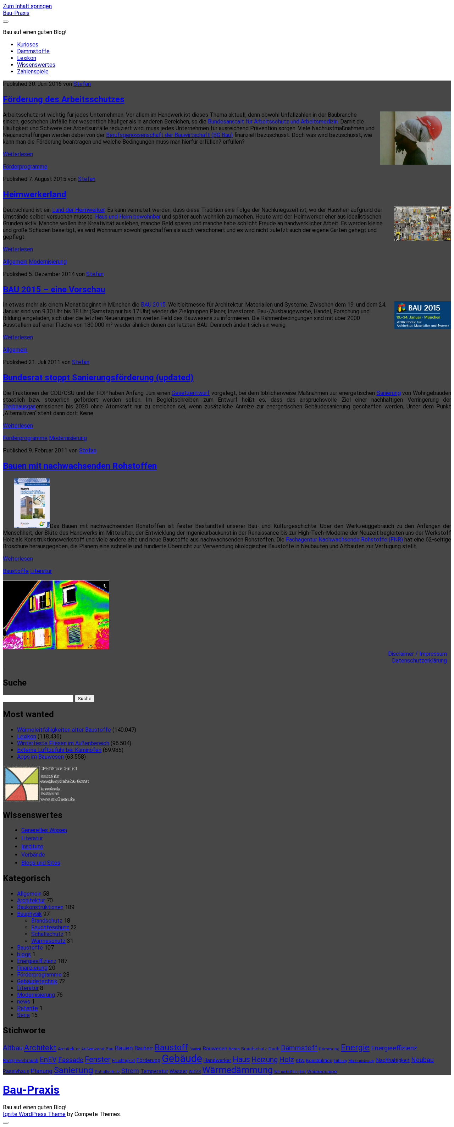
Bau (110, 1048)
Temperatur (154, 1071)
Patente (27, 1008)
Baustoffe (16, 571)
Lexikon (26, 58)
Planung (41, 1070)
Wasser (178, 1071)
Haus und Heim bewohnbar (128, 216)
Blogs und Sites (40, 862)
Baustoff (171, 1047)
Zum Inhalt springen (27, 6)
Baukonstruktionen (40, 907)
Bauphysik (29, 914)
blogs (24, 954)
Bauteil (195, 1049)
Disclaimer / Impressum (419, 653)
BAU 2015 (153, 304)
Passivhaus (16, 1071)
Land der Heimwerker (78, 210)
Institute (32, 846)
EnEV (48, 1059)
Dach (273, 1048)
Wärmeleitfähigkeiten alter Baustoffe (64, 729)
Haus (241, 1059)
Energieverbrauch (20, 1060)
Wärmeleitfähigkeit (290, 1072)
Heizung (264, 1059)
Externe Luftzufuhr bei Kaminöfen (59, 750)
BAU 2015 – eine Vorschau (54, 290)
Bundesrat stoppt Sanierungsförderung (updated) (98, 378)
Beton (234, 1049)
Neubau (422, 1060)
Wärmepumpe (322, 1071)
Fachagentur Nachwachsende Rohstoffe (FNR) (344, 539)
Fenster (98, 1059)
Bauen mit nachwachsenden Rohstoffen (80, 466)
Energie (355, 1047)
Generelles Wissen (44, 830)
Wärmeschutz (48, 941)
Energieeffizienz (36, 961)
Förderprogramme (25, 166)
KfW (300, 1060)
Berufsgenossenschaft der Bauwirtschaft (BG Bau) (169, 135)
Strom (130, 1070)
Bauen (124, 1048)
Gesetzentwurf (191, 393)
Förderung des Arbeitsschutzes (63, 99)
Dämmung (329, 1048)
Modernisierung (48, 261)
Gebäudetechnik (37, 981)
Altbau (13, 1048)
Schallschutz (47, 934)
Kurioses (27, 44)
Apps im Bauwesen (40, 756)
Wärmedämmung (237, 1070)
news (23, 1001)
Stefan (82, 84)
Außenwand (92, 1048)
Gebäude (182, 1058)
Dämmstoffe (33, 51)
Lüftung (340, 1061)
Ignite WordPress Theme (34, 1114)
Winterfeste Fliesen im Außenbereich (63, 743)
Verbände (33, 854)
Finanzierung (32, 967)
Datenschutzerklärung (421, 660)
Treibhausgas (19, 406)
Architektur (31, 900)
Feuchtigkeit (123, 1060)
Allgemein (15, 261)
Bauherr (143, 1048)
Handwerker (217, 1060)
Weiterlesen (18, 154)
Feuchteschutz (50, 927)
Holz (286, 1059)
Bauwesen (215, 1048)
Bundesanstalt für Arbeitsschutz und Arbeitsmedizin (273, 121)
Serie (23, 1015)
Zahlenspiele (33, 71)
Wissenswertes (36, 64)
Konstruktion (319, 1060)
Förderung (148, 1060)
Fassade (70, 1060)
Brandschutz (46, 920)
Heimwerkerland (34, 194)
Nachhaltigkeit (393, 1060)
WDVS (195, 1071)
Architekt (40, 1047)
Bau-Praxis (16, 13)
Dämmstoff (299, 1048)
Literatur (41, 571)
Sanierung (389, 393)
